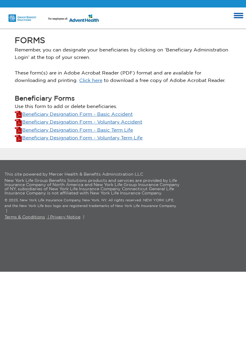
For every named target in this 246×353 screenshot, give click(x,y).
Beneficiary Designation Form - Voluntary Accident (82, 121)
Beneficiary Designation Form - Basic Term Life (77, 130)
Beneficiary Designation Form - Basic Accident (77, 114)
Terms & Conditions (24, 216)
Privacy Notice (65, 216)
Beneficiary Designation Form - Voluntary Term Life (82, 137)
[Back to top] (226, 333)
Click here (90, 80)
